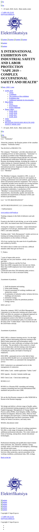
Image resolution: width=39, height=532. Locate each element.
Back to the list (6, 457)
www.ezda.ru (5, 212)
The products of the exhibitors (19, 96)
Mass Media (9, 102)
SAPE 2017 (13, 115)
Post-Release (13, 106)
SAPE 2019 (13, 111)
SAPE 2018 (13, 113)
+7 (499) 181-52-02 (7, 12)
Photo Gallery (9, 109)
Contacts (8, 120)
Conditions (12, 94)
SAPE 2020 (9, 91)
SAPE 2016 (13, 117)
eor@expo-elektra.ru (7, 14)
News (11, 104)
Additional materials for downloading (21, 100)
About (11, 92)
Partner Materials (14, 107)
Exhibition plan (14, 98)
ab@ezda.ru (14, 212)
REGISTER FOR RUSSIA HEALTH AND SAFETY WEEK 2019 (19, 123)
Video (7, 119)
